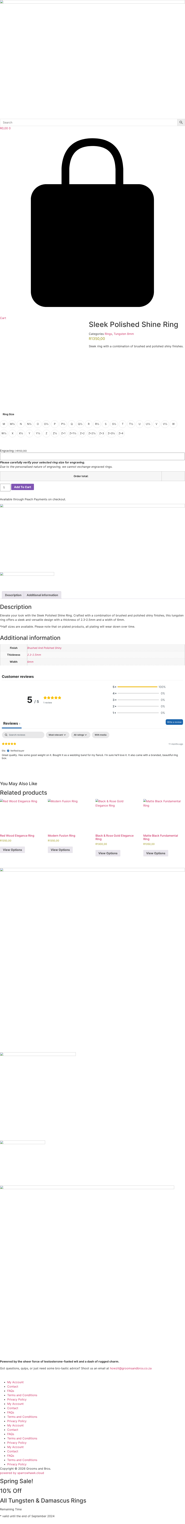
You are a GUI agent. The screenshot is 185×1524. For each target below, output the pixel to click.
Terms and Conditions (22, 1395)
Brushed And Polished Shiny (44, 647)
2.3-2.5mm (34, 654)
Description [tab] (13, 595)
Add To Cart (22, 487)
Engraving (13, 450)
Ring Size (8, 414)
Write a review (174, 722)
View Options (12, 850)
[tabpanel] (92, 754)
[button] (139, 687)
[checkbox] (100, 735)
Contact (12, 1386)
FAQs (10, 1391)
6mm (30, 661)
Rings (108, 334)
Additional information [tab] (42, 595)
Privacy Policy (17, 1399)
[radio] (4, 424)
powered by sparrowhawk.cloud (22, 1473)
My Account (15, 1382)
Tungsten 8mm (124, 334)
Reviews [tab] (11, 723)
